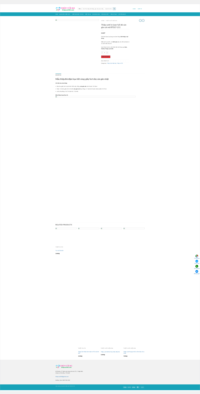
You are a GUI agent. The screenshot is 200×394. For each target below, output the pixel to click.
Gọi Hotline (197, 268)
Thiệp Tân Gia (88, 14)
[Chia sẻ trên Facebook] (102, 67)
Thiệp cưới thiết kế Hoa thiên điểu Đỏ (110, 351)
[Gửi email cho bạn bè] (108, 67)
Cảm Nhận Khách (96, 14)
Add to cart (105, 56)
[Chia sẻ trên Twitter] (105, 67)
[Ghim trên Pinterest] (111, 67)
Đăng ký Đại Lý (114, 14)
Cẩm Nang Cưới (104, 14)
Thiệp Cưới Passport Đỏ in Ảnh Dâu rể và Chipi (133, 352)
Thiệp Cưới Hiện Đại (111, 20)
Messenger (197, 273)
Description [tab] (58, 74)
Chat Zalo (196, 263)
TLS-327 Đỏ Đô (59, 250)
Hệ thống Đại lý (122, 14)
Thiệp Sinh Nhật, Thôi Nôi (78, 14)
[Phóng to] (57, 50)
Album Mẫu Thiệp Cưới (64, 14)
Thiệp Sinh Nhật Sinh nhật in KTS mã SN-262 (88, 352)
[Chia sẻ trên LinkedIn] (113, 67)
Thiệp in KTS (120, 63)
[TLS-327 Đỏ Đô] (66, 235)
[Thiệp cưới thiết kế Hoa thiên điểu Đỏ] (111, 286)
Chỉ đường (196, 258)
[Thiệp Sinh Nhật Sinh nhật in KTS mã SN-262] (88, 286)
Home (56, 14)
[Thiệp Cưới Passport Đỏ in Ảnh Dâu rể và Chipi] (134, 286)
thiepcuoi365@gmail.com (62, 376)
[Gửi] (114, 8)
